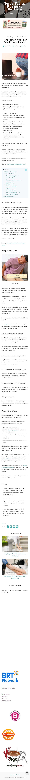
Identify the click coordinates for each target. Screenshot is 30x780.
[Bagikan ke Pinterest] (14, 526)
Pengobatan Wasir (9, 174)
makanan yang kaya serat (13, 430)
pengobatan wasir (9, 324)
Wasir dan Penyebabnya (10, 172)
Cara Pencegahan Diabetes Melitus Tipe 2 (16, 164)
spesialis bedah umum (10, 458)
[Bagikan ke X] (11, 526)
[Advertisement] (15, 647)
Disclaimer (17, 777)
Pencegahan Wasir (9, 196)
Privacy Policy (23, 777)
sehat (24, 46)
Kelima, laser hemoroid (12, 194)
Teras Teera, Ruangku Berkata (15, 6)
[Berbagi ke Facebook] (8, 526)
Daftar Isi (6, 170)
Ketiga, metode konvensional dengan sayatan (11, 186)
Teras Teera (11, 777)
